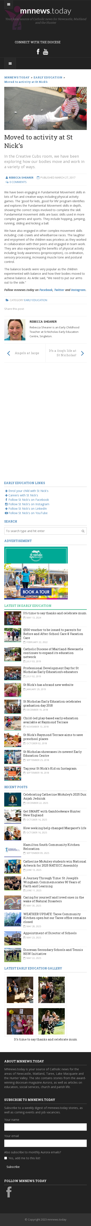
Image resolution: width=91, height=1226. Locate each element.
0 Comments (18, 182)
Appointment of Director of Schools (50, 933)
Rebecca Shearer (43, 321)
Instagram (78, 290)
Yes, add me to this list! (24, 1158)
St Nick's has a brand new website (48, 685)
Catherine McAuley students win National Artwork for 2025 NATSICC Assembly (54, 863)
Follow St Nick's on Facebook (28, 500)
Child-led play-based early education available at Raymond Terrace (50, 720)
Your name (11, 1120)
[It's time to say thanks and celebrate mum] (20, 989)
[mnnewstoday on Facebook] (38, 52)
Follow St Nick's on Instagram (28, 504)
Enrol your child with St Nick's (28, 491)
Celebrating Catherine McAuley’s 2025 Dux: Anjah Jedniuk (55, 796)
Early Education (35, 300)
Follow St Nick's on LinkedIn (27, 509)
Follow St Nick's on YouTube (28, 513)
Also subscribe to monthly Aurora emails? (32, 1152)
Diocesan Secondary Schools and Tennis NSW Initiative (53, 952)
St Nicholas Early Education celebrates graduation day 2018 (52, 703)
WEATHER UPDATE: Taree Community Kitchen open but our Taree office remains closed (54, 918)
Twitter (59, 290)
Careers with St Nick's (23, 495)
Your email (11, 1136)
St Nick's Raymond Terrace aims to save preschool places (53, 737)
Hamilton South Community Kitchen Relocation (51, 847)
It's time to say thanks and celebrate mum (55, 613)
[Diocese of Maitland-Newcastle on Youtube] (45, 52)
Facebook (45, 290)
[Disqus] (45, 424)
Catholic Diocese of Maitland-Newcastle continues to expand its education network (53, 653)
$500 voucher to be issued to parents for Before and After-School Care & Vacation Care (53, 634)
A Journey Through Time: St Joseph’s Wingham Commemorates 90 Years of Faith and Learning (52, 882)
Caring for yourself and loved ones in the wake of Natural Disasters (53, 899)
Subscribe (13, 1167)
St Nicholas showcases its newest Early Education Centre (52, 754)
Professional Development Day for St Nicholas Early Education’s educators (51, 670)
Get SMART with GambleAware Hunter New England (52, 813)
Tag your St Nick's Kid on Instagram (50, 768)
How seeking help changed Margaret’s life (54, 828)
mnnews (45, 10)
